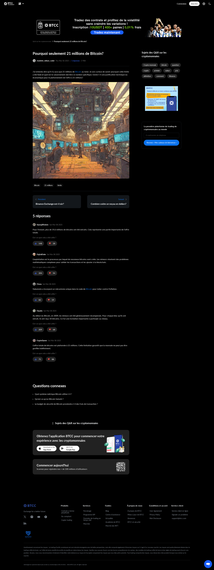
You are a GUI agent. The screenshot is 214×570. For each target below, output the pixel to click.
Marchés (86, 524)
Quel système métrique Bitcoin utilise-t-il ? (53, 394)
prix (176, 71)
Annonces (131, 518)
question (175, 65)
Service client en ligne (180, 511)
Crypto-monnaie (150, 65)
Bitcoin (78, 71)
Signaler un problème (180, 515)
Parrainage (87, 511)
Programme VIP (89, 515)
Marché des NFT (112, 526)
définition (147, 76)
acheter (157, 71)
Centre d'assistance (113, 515)
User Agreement (156, 511)
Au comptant (66, 516)
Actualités (109, 518)
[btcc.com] (9, 3)
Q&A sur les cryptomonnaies (42, 41)
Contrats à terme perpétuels (67, 512)
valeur (167, 71)
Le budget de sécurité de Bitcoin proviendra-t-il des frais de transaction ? (66, 404)
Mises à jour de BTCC (136, 515)
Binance (172, 76)
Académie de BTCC (113, 522)
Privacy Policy (155, 515)
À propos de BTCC (135, 511)
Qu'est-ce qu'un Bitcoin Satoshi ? (49, 399)
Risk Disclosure (155, 518)
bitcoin (164, 65)
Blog (107, 511)
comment (160, 76)
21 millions (48, 185)
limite (60, 185)
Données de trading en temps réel (92, 519)
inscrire (194, 3)
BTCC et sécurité (134, 522)
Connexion (181, 3)
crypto (146, 71)
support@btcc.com (179, 518)
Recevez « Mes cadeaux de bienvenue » (161, 143)
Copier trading (66, 520)
